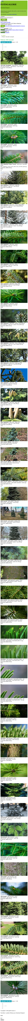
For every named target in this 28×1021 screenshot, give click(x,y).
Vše (3, 26)
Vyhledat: (3, 16)
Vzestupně (3, 32)
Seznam (5, 22)
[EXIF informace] (1, 70)
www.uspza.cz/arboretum (12, 14)
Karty (2, 22)
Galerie (3, 35)
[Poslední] (3, 49)
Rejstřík (8, 22)
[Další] (3, 48)
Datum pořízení (15, 29)
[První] (3, 44)
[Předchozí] (3, 45)
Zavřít (2, 1019)
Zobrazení (21, 29)
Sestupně (7, 32)
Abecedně (3, 29)
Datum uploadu (8, 29)
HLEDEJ (4, 19)
